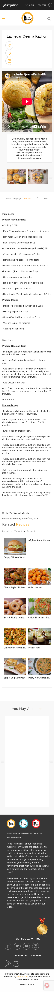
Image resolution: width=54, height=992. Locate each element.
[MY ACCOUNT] (50, 5)
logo (27, 18)
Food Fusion (11, 823)
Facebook (7, 946)
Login (31, 5)
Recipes (16, 833)
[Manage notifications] (47, 985)
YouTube (26, 946)
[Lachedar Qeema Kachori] (17, 178)
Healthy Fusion (23, 823)
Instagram (35, 946)
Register (42, 5)
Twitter (17, 946)
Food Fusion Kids (36, 823)
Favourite (31, 531)
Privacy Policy (14, 838)
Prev (3, 177)
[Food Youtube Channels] (42, 928)
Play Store (8, 963)
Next (50, 177)
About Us (38, 833)
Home (9, 833)
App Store (16, 963)
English (28, 198)
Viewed (18, 531)
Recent (5, 531)
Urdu (45, 198)
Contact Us (26, 833)
